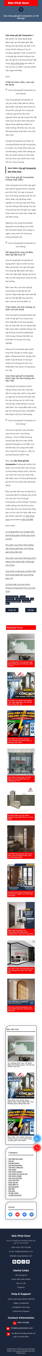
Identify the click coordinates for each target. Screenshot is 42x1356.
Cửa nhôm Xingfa (15, 1176)
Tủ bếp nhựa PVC (15, 1195)
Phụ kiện (11, 1191)
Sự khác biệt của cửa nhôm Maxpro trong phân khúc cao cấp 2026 (20, 587)
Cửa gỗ (11, 1161)
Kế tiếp (31, 610)
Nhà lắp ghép (13, 1187)
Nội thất (11, 1189)
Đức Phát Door (18, 2)
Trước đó (12, 610)
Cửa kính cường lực (15, 1167)
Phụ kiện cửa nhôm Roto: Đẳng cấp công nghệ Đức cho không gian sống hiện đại (19, 548)
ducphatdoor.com (24, 1256)
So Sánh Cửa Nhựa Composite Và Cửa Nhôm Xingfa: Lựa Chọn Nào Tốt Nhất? (20, 893)
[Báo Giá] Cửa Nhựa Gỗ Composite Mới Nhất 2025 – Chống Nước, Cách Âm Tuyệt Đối (20, 932)
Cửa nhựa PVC (13, 1180)
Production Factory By (17, 1349)
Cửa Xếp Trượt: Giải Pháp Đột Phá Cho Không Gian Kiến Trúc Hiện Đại (20, 970)
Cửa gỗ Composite (15, 1165)
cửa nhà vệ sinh (22, 599)
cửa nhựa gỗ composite (19, 600)
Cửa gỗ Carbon (13, 1163)
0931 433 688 (27, 519)
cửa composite (12, 597)
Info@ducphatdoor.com (22, 1328)
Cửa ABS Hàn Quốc (15, 1159)
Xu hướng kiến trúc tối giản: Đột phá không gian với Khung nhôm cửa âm (20, 535)
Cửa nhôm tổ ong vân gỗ (17, 1174)
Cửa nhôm (12, 1169)
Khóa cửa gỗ (13, 1182)
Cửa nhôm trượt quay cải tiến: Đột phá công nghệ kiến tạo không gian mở (20, 574)
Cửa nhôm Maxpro (15, 1172)
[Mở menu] (21, 9)
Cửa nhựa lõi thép (15, 1178)
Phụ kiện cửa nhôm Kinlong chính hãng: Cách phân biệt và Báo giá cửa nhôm (20, 561)
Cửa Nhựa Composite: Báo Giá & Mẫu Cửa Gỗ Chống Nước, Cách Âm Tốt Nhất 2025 (20, 855)
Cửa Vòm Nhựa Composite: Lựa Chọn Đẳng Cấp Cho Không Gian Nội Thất (20, 1008)
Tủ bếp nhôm (13, 1193)
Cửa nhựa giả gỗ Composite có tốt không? (21, 17)
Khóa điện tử (13, 1184)
